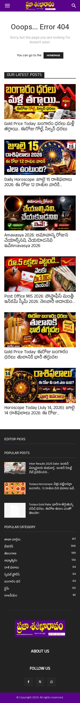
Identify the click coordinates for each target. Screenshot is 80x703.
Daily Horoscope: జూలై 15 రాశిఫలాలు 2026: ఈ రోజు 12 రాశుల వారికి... (38, 183)
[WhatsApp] (51, 682)
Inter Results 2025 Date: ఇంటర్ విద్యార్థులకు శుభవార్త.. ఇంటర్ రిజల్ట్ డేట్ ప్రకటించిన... (50, 468)
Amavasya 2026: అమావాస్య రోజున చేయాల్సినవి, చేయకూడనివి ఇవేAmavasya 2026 (36, 241)
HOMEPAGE (53, 55)
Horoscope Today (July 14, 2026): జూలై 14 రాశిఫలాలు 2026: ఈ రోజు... (39, 411)
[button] (7, 5)
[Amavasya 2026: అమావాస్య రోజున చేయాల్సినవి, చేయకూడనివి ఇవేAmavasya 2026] (40, 213)
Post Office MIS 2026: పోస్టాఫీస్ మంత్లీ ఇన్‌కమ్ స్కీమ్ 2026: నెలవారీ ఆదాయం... (39, 300)
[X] (40, 682)
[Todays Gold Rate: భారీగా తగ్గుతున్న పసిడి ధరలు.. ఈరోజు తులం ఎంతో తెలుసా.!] (15, 510)
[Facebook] (28, 682)
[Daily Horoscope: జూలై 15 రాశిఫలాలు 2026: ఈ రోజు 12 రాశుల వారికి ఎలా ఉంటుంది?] (40, 157)
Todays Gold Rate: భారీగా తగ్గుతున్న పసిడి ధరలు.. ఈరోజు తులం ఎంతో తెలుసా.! (51, 509)
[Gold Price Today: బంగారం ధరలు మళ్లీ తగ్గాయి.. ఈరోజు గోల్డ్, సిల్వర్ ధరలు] (40, 101)
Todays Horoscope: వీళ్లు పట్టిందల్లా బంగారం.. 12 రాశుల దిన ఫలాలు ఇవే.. (52, 486)
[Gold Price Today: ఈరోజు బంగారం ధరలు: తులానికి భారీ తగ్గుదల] (40, 329)
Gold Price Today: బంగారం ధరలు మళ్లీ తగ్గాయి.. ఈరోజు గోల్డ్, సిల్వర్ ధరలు (39, 127)
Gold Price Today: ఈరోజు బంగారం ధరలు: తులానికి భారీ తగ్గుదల (36, 355)
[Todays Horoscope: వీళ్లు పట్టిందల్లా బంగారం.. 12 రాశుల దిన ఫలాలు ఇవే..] (15, 488)
